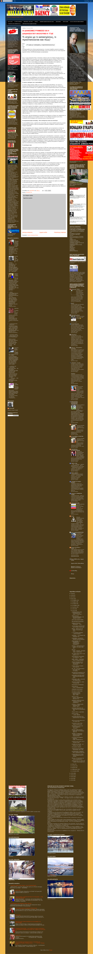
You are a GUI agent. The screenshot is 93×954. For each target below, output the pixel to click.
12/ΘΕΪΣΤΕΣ (72, 245)
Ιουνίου (73, 610)
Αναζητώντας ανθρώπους (75, 241)
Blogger (50, 950)
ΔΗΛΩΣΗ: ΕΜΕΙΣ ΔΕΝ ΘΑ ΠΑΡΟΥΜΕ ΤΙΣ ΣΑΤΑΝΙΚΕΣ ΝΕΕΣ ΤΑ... (78, 730)
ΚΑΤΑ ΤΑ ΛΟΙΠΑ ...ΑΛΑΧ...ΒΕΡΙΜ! (76, 714)
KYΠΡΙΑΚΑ (72, 248)
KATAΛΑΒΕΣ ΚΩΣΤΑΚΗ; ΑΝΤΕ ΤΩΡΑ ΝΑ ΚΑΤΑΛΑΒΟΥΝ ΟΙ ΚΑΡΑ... (78, 676)
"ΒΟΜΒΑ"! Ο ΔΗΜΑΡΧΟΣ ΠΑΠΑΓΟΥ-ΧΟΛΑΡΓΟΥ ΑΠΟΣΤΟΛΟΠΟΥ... (77, 734)
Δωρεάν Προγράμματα (74, 236)
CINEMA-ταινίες (73, 239)
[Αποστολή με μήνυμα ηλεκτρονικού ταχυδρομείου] (45, 190)
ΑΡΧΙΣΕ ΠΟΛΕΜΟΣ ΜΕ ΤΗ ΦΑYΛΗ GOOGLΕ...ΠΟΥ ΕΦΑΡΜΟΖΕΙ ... (77, 663)
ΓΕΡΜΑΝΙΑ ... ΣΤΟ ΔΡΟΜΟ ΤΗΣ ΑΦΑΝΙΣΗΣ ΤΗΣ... (78, 636)
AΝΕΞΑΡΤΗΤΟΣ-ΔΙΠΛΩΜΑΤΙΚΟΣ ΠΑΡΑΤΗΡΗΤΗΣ (74, 402)
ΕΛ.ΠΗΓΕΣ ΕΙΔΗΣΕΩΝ (18, 21)
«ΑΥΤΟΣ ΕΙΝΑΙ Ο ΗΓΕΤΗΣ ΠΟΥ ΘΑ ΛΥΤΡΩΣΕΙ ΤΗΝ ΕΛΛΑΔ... (78, 627)
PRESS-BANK (74, 424)
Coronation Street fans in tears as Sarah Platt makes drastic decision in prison (80, 292)
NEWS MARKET (58, 21)
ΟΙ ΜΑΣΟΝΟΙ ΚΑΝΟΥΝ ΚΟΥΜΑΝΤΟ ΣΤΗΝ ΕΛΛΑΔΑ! (16, 243)
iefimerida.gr (73, 334)
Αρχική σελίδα (10, 21)
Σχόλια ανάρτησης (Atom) (33, 235)
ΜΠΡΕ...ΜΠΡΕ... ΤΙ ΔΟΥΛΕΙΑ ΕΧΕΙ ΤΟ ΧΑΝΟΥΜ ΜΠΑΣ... (78, 660)
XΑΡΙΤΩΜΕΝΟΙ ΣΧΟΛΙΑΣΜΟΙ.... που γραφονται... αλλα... (78, 657)
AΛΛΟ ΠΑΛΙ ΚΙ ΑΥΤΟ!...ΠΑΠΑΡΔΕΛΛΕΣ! (77, 687)
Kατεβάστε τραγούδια (74, 240)
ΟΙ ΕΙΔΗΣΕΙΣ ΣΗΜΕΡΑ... (77, 746)
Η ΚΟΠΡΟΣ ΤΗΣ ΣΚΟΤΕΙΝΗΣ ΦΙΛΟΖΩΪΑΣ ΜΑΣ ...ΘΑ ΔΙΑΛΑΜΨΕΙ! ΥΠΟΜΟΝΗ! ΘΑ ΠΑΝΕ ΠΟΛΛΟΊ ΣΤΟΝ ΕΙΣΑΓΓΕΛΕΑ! (13, 369)
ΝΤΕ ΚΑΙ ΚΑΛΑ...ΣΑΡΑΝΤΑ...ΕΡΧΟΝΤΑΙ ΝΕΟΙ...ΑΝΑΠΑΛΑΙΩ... (78, 650)
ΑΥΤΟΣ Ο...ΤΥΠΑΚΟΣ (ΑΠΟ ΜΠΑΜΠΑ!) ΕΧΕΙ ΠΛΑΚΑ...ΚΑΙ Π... (77, 705)
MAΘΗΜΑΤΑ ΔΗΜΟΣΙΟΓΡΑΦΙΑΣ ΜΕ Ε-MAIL (47, 21)
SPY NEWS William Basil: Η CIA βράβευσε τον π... (78, 654)
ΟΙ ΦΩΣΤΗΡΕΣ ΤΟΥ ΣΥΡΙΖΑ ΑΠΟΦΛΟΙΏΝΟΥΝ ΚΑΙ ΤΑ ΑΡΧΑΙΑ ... (77, 755)
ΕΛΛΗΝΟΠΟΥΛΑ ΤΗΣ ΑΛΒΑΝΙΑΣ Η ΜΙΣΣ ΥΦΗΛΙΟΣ (20, 903)
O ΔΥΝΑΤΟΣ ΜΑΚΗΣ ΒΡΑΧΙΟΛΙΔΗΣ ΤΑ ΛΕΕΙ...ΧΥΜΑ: (76, 693)
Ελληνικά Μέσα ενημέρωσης (75, 228)
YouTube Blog (74, 570)
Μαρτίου (74, 767)
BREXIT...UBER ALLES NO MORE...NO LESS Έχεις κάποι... (77, 629)
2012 (72, 778)
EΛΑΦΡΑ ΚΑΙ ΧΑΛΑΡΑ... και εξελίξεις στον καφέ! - (77, 745)
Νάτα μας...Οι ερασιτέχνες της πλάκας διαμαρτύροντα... (78, 759)
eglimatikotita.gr (74, 385)
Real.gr (72, 573)
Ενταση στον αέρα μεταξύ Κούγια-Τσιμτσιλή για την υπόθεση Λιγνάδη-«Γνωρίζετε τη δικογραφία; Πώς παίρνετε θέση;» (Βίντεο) (77, 390)
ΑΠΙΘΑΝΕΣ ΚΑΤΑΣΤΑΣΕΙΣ (77, 689)
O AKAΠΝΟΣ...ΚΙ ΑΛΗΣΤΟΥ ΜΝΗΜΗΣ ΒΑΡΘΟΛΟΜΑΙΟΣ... (78, 639)
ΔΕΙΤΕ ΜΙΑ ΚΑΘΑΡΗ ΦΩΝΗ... (78, 619)
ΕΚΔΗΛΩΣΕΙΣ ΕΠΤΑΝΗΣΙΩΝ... (78, 684)
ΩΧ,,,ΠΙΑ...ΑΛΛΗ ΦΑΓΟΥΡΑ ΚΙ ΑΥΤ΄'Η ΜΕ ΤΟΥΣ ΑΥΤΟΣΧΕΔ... (78, 669)
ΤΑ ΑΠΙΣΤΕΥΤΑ (29, 192)
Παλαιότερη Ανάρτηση (60, 232)
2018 (72, 595)
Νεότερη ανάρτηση (27, 232)
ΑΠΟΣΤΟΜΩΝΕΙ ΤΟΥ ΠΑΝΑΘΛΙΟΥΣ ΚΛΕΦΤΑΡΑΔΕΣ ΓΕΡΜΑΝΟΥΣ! (76, 643)
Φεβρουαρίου (75, 769)
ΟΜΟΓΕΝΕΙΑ (72, 249)
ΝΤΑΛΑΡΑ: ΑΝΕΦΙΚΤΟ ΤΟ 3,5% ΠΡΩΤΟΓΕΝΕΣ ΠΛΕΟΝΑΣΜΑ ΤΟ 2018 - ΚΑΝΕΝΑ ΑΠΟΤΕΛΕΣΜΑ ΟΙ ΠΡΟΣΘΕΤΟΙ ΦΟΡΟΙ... (77, 520)
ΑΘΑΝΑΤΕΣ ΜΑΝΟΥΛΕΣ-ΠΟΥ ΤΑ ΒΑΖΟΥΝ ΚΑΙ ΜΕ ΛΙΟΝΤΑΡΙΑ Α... (78, 701)
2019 (72, 593)
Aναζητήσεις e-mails (74, 243)
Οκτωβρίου (74, 603)
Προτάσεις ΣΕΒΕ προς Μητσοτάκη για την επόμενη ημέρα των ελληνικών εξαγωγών (77, 305)
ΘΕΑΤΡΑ (71, 246)
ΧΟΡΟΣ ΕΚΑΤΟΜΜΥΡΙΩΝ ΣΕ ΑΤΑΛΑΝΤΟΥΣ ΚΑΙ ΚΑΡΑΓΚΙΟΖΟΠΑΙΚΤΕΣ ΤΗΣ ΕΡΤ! (13, 294)
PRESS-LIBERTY (74, 473)
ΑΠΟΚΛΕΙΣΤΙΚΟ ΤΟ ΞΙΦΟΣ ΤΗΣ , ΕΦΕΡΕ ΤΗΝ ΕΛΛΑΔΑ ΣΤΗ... (78, 761)
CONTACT (36, 21)
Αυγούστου (74, 607)
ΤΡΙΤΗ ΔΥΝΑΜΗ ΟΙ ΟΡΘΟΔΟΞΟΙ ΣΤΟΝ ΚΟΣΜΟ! (16, 386)
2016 (72, 598)
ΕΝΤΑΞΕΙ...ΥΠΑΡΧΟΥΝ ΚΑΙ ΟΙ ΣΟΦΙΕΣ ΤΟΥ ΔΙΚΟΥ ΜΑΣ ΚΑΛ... (78, 647)
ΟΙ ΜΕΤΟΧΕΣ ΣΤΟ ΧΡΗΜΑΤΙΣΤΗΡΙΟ (77, 229)
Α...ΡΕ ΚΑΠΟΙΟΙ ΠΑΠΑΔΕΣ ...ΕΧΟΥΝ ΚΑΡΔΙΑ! (77, 633)
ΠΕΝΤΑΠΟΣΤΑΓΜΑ (75, 556)
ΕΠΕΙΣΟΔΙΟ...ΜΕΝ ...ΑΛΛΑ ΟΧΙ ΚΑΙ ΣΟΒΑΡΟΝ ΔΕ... (78, 680)
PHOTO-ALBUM (65, 21)
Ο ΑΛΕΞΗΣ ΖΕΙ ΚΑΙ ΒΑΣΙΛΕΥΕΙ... (13, 324)
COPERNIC (72, 242)
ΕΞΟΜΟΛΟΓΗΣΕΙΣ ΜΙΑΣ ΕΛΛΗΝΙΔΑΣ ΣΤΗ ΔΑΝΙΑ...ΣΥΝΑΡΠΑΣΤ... (77, 613)
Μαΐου (73, 764)
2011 (72, 780)
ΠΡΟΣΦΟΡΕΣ (72, 247)
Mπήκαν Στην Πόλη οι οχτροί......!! (75, 548)
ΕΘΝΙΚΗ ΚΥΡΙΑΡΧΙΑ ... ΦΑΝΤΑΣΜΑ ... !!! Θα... (77, 624)
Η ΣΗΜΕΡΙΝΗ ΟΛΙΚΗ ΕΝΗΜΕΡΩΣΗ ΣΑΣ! (14, 23)
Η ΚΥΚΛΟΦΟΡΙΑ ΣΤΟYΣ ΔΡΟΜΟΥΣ (77, 230)
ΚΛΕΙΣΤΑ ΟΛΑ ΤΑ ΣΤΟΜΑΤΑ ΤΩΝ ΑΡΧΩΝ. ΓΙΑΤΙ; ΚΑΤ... (78, 749)
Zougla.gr (73, 373)
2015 (72, 773)
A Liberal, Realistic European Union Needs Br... (77, 666)
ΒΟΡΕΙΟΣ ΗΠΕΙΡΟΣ (74, 250)
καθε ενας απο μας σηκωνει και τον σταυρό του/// (78, 721)
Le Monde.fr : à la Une (75, 362)
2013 (72, 776)
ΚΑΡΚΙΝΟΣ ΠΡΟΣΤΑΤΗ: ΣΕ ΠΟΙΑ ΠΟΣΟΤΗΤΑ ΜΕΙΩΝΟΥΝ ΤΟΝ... (78, 709)
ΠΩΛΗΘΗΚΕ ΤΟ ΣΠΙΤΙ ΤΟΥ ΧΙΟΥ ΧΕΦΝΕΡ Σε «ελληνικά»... (77, 727)
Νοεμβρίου (74, 601)
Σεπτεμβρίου (74, 605)
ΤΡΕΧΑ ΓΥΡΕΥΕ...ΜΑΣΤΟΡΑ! (78, 712)
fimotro (72, 516)
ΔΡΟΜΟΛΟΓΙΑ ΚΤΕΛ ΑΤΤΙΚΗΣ (76, 244)
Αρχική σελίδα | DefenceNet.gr (77, 563)
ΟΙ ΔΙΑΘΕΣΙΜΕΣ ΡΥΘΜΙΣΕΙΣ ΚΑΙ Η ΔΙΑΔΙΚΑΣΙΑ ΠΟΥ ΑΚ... (78, 752)
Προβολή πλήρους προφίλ (13, 410)
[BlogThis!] (46, 190)
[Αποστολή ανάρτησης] (43, 190)
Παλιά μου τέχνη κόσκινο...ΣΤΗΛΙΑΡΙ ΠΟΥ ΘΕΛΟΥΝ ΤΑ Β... (77, 697)
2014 (72, 774)
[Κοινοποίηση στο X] (47, 190)
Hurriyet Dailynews (75, 323)
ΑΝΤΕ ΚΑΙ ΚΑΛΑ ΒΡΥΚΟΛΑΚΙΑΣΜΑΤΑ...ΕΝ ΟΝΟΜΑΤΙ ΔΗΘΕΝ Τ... (78, 617)
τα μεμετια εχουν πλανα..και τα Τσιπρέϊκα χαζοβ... (78, 742)
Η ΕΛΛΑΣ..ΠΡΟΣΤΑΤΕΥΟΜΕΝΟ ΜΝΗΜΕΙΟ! (77, 21)
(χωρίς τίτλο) (17, 890)
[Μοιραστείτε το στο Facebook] (49, 190)
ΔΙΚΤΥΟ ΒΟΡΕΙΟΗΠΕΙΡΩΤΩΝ (77, 532)
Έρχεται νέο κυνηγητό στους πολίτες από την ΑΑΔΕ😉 (80, 317)
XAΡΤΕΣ (71, 235)
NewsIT (72, 303)
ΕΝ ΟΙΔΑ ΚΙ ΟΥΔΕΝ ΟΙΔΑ (77, 691)
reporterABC (11, 408)
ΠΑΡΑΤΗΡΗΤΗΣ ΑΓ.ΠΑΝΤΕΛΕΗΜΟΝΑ (75, 450)
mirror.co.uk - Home (75, 289)
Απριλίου (74, 765)
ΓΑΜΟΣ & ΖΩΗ (74, 463)
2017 (72, 596)
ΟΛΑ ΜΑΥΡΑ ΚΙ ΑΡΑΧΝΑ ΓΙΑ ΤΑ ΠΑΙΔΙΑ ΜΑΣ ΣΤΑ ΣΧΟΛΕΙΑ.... (78, 673)
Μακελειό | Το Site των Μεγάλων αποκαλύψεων (76, 567)
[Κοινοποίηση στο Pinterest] (50, 190)
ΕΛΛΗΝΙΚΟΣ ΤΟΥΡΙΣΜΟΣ (75, 233)
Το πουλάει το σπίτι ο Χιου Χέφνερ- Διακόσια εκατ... (77, 724)
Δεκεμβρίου (74, 600)
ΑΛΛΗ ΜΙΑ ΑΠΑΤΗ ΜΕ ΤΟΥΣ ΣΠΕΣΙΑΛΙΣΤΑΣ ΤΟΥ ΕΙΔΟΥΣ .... (78, 717)
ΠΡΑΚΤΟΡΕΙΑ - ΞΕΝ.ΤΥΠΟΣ (28, 21)
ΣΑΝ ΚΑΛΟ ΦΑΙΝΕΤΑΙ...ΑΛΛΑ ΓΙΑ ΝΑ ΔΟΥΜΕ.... (78, 682)
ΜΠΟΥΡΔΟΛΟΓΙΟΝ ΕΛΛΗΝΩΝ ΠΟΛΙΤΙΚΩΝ (29, 23)
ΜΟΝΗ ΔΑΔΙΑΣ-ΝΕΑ (75, 503)
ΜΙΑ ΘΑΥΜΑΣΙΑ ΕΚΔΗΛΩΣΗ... (78, 621)
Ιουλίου (73, 608)
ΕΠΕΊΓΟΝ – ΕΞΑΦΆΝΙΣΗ (16, 310)
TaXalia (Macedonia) (75, 315)
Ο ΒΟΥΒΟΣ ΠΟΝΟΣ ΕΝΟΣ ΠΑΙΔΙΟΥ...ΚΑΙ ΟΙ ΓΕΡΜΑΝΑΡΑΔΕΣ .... (13, 336)
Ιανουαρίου (74, 771)
